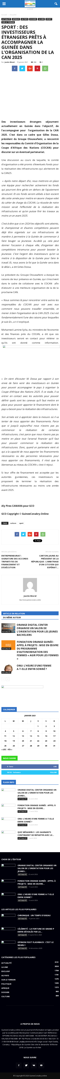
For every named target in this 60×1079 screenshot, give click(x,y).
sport (21, 523)
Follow (53, 772)
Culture (5, 996)
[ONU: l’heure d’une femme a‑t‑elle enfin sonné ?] (8, 669)
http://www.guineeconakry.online (30, 600)
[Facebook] (18, 1065)
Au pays (24, 19)
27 (23, 745)
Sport (48, 19)
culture (13, 523)
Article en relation (14, 613)
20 (23, 741)
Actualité (6, 19)
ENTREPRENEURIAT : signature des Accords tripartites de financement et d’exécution (14, 561)
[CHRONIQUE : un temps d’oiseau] (8, 919)
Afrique (16, 19)
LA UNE (41, 19)
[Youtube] (41, 1065)
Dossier (33, 19)
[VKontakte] (34, 1065)
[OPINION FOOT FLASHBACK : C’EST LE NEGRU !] (8, 945)
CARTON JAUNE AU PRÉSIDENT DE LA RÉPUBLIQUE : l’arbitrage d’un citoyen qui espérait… (45, 561)
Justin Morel (10, 62)
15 (38, 736)
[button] (56, 4)
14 (31, 736)
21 (31, 741)
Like (55, 766)
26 (14, 745)
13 (23, 736)
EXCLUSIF (5, 971)
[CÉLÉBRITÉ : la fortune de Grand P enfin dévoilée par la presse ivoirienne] (8, 932)
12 (14, 736)
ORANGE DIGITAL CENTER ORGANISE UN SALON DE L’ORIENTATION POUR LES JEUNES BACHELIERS (37, 630)
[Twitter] (26, 1065)
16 (46, 736)
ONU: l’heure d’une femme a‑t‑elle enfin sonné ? (34, 667)
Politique (6, 984)
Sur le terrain (8, 22)
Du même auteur (12, 617)
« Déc (3, 749)
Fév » (10, 749)
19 (14, 741)
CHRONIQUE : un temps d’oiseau (34, 915)
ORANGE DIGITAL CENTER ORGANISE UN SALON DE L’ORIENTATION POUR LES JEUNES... (37, 792)
